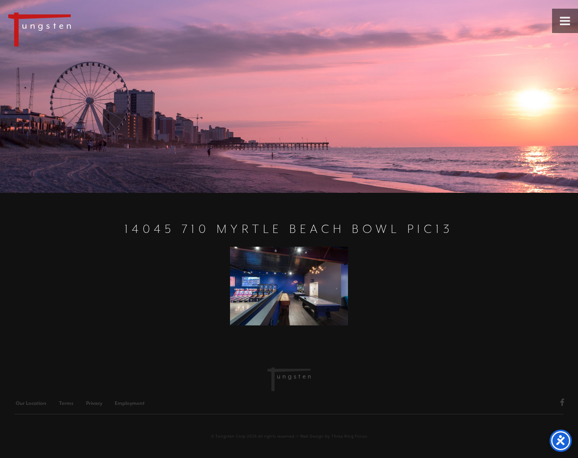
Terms (66, 403)
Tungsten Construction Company (67, 29)
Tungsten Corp (230, 436)
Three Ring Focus (349, 436)
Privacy (94, 403)
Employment (130, 403)
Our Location (31, 403)
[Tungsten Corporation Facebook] (562, 403)
